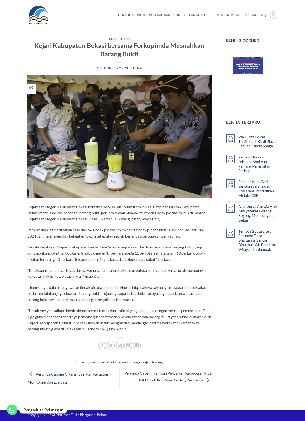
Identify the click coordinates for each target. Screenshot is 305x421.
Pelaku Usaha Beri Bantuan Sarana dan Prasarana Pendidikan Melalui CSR (256, 188)
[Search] (273, 15)
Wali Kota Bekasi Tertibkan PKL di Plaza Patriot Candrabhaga (257, 141)
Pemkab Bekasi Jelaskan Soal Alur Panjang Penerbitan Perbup (254, 164)
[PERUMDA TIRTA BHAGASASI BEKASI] (47, 15)
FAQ (262, 15)
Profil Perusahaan (153, 15)
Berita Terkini (119, 38)
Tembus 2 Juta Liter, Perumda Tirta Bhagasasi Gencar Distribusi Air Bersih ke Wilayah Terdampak (257, 240)
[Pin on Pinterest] (128, 345)
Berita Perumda (225, 15)
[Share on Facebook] (102, 345)
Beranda (126, 15)
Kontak (249, 15)
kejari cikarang (153, 362)
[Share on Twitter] (111, 345)
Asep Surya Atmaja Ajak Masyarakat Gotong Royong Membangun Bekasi (257, 213)
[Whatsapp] (12, 410)
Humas (138, 67)
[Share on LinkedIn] (137, 345)
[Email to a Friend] (120, 345)
